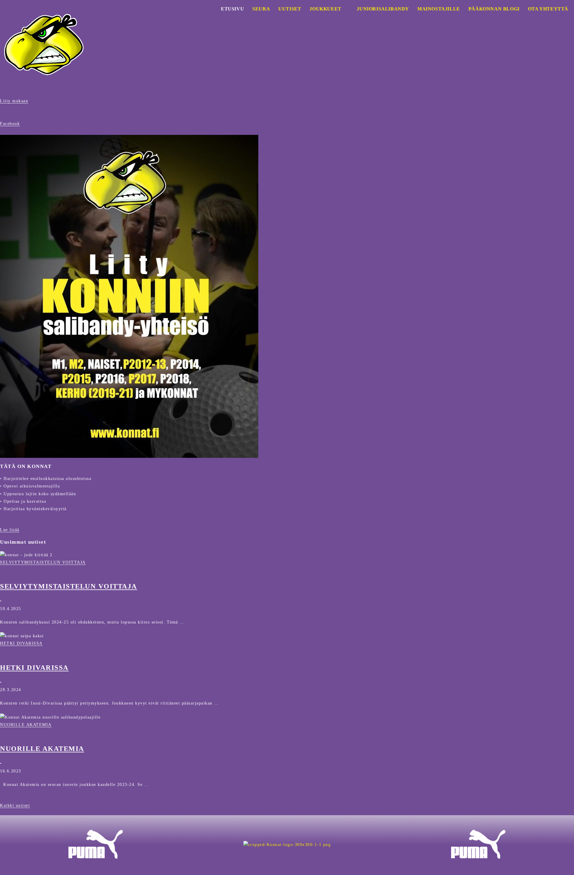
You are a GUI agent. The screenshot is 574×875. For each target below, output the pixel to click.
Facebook (10, 123)
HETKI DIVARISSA (21, 643)
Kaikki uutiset (15, 805)
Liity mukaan (14, 101)
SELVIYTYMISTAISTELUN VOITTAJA (43, 562)
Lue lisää (9, 530)
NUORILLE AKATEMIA (26, 724)
